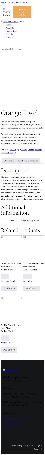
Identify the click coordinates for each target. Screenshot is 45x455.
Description (9, 161)
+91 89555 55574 (10, 424)
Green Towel (28, 281)
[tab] (9, 160)
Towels (9, 49)
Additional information (28, 161)
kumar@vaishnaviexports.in (15, 419)
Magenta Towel (7, 342)
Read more (9, 288)
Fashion (31, 149)
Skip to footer (21, 2)
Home (3, 49)
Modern (38, 149)
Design (24, 149)
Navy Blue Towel (8, 281)
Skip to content (8, 2)
